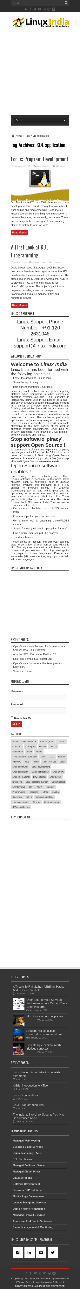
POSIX (39, 787)
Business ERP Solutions (27, 1190)
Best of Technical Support (24, 741)
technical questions (45, 797)
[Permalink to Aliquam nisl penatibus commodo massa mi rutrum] (18, 1039)
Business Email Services (28, 1146)
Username (17, 691)
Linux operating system (37, 782)
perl (30, 787)
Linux (62, 762)
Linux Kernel (55, 777)
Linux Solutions (22, 1177)
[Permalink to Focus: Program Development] (40, 199)
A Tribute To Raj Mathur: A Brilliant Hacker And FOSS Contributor (39, 988)
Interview (16, 762)
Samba (55, 792)
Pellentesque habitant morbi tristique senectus (43, 1046)
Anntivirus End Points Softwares (32, 1221)
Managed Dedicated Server (29, 1165)
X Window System (21, 807)
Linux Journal (39, 777)
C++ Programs (47, 741)
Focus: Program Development (39, 159)
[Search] (66, 3)
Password (17, 704)
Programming (18, 792)
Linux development (41, 767)
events (39, 751)
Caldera (61, 741)
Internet (61, 757)
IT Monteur (57, 1282)
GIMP (43, 757)
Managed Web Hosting (26, 1140)
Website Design (24, 1282)
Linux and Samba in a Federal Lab (32, 658)
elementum (17, 751)
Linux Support (58, 782)
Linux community (20, 767)
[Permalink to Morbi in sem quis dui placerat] (18, 1025)
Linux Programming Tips (28, 1104)
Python (45, 792)
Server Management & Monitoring (33, 1227)
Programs (33, 792)
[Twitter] (53, 1252)
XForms (37, 802)
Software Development (26, 1184)
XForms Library (51, 802)
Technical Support (20, 802)
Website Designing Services (29, 1202)
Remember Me (22, 718)
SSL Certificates (22, 1159)
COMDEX (17, 746)
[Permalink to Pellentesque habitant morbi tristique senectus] (18, 1054)
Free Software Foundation (24, 757)
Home (18, 135)
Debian (42, 746)
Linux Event (57, 772)
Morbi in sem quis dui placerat (45, 1016)
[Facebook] (18, 1252)
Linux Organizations (25, 1095)
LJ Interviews (18, 787)
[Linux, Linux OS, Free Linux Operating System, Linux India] (40, 24)
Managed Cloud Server (26, 1171)
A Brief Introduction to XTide (30, 1085)
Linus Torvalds (49, 762)
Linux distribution (20, 772)
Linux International (21, 777)
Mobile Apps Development (28, 1196)
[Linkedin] (30, 1252)
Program (50, 787)
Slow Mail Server (22, 671)
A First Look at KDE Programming (30, 251)
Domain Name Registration (29, 1208)
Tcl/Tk (29, 797)
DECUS (53, 746)
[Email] (42, 1252)
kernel (36, 762)
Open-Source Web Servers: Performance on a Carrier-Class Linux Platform (46, 1003)
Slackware (17, 797)
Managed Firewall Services (29, 1215)
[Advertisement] (40, 70)
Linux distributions (40, 772)
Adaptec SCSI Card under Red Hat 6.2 (35, 654)
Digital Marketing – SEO (27, 1153)
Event (29, 751)
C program (30, 746)
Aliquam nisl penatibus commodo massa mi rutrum (44, 1032)
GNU (52, 757)
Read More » (19, 232)
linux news (17, 782)
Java (27, 762)
